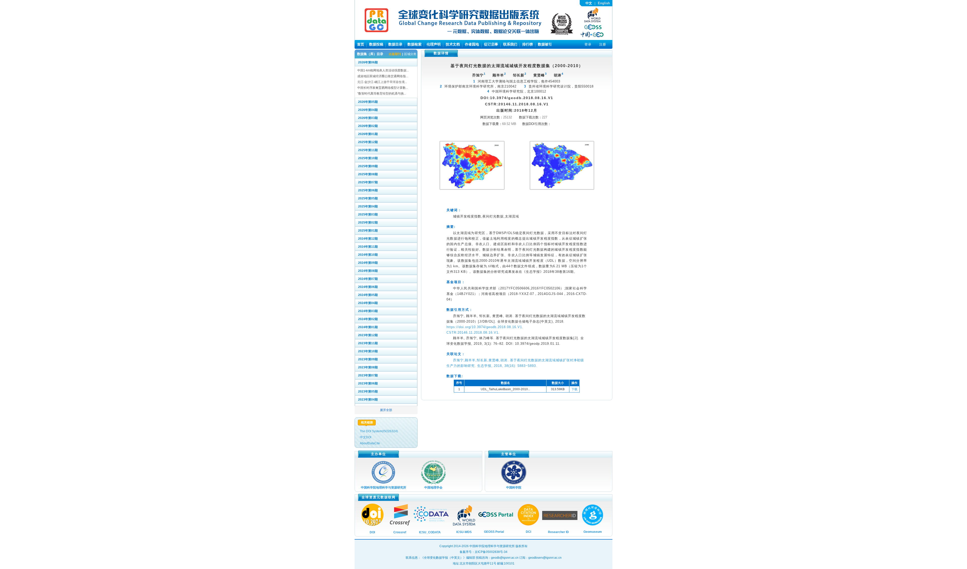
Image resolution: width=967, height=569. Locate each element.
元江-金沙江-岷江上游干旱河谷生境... (382, 82)
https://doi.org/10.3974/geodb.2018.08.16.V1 (484, 327)
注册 (602, 44)
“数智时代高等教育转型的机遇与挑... (381, 93)
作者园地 (472, 44)
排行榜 (527, 44)
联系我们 (510, 44)
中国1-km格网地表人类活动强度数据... (383, 70)
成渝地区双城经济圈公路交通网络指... (382, 76)
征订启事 (491, 44)
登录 (588, 44)
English (604, 3)
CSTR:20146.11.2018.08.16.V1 (472, 332)
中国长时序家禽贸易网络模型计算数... (382, 88)
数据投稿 (376, 44)
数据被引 (545, 44)
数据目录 (395, 44)
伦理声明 (434, 44)
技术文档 (453, 44)
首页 (360, 44)
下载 (574, 389)
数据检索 (414, 44)
